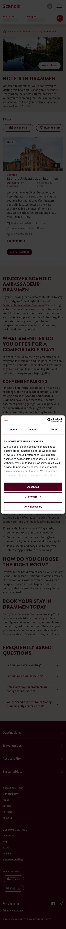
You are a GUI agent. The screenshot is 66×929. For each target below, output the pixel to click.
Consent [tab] (12, 429)
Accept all (33, 486)
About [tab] (54, 429)
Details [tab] (33, 429)
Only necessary (33, 506)
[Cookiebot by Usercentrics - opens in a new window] (47, 420)
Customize (31, 496)
